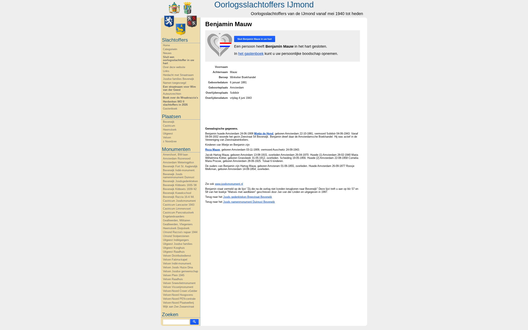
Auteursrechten (172, 93)
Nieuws (167, 53)
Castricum (169, 125)
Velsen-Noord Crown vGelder (180, 290)
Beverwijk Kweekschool (177, 192)
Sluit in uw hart (254, 39)
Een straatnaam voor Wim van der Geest (179, 88)
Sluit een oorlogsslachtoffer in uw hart (178, 60)
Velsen (167, 137)
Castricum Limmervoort (177, 208)
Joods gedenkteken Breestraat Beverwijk (247, 196)
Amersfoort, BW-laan (175, 154)
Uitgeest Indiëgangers (176, 240)
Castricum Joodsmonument (179, 200)
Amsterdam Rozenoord (176, 158)
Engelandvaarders (173, 216)
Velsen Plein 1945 (173, 275)
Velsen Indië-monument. (177, 263)
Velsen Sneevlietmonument (179, 283)
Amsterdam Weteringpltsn (178, 162)
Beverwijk (168, 121)
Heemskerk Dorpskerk (176, 228)
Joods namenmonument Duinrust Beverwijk (249, 201)
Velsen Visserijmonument (178, 287)
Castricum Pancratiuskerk (178, 212)
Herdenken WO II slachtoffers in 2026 (175, 103)
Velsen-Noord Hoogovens (178, 294)
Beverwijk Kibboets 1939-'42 (180, 189)
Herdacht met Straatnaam (178, 75)
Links (166, 71)
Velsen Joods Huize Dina (178, 267)
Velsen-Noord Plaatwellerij (178, 302)
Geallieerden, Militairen (176, 220)
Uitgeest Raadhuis (174, 251)
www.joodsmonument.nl (229, 183)
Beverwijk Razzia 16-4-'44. (178, 196)
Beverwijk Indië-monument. (179, 170)
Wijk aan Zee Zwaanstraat (178, 306)
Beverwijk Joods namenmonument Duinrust (178, 176)
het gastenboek (251, 54)
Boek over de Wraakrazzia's (180, 97)
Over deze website (174, 67)
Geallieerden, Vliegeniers (178, 224)
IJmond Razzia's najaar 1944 (180, 232)
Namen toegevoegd (174, 82)
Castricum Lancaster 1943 (178, 204)
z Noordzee (170, 141)
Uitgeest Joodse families (177, 243)
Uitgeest (168, 133)
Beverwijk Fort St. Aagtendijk (180, 166)
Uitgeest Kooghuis (174, 247)
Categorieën (170, 49)
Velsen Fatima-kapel (175, 259)
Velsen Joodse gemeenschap (180, 271)
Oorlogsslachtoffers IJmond (264, 4)
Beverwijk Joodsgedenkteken (180, 181)
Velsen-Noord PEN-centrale (179, 298)
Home (166, 45)
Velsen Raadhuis (173, 279)
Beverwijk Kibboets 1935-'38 (180, 185)
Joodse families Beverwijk (178, 78)
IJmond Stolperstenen (176, 236)
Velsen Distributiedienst (177, 255)
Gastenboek (170, 108)
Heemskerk (170, 129)
